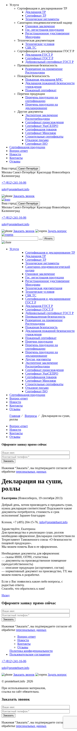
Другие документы (38, 359)
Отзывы (14, 161)
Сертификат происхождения (44, 122)
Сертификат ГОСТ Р (39, 58)
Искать (48, 238)
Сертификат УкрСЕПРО (41, 126)
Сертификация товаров (41, 129)
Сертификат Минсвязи (40, 133)
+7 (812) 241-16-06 (14, 182)
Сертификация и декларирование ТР (50, 252)
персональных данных (31, 471)
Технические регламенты (42, 19)
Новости (15, 154)
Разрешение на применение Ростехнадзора (44, 70)
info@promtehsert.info (53, 522)
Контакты (16, 158)
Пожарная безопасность (41, 327)
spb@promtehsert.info (15, 189)
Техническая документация (43, 288)
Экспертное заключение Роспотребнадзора (41, 116)
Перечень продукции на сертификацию (41, 99)
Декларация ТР (35, 12)
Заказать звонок (24, 196)
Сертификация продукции (27, 147)
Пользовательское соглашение (29, 654)
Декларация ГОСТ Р (39, 54)
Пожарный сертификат (40, 90)
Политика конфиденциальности (31, 651)
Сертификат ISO (36, 143)
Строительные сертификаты (44, 136)
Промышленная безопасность (45, 316)
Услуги (14, 249)
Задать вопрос (57, 231)
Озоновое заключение (40, 26)
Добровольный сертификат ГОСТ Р (49, 61)
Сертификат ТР (35, 15)
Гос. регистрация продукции (44, 29)
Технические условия (39, 44)
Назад (5, 595)
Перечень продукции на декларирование (41, 106)
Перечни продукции (39, 341)
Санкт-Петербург (28, 168)
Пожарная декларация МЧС (44, 79)
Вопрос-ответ (18, 150)
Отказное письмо (37, 140)
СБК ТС (30, 47)
